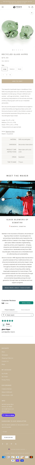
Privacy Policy (6, 380)
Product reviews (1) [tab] (9, 309)
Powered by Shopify (23, 453)
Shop (3, 352)
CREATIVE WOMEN (26, 2)
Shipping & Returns (7, 358)
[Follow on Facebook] (2, 444)
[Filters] (3, 315)
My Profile (5, 373)
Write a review (26, 303)
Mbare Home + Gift (7, 395)
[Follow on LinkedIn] (16, 444)
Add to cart (17, 81)
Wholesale (5, 355)
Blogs (3, 364)
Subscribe (8, 437)
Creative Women (7, 389)
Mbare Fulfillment (7, 392)
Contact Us (5, 361)
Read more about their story (17, 288)
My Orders (5, 376)
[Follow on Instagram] (7, 444)
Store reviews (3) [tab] (25, 309)
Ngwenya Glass (10, 131)
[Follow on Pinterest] (11, 444)
